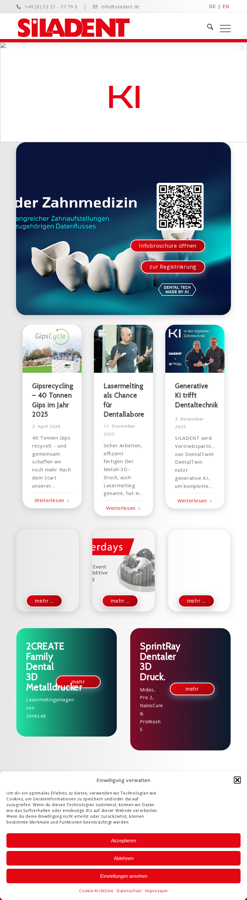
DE (212, 6)
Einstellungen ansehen (123, 876)
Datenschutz (129, 891)
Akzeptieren (123, 840)
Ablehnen (123, 858)
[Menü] (222, 27)
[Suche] (207, 27)
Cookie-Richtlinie (96, 891)
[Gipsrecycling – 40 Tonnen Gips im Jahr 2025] (52, 349)
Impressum (156, 891)
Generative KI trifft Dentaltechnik (196, 395)
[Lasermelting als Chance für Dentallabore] (123, 349)
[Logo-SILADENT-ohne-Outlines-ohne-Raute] (74, 27)
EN (226, 6)
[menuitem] (207, 27)
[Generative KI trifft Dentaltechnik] (194, 349)
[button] (237, 780)
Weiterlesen (49, 500)
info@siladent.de (120, 7)
